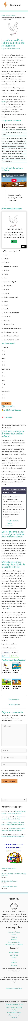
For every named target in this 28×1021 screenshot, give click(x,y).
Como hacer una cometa (9, 886)
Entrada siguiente (14, 704)
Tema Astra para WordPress (14, 1004)
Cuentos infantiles (12, 521)
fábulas (3, 102)
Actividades (14, 955)
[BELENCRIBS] (14, 906)
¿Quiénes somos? (14, 1015)
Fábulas (17, 49)
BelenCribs (15, 5)
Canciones (14, 937)
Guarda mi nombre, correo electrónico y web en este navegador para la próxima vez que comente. (13, 773)
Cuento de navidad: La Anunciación (12, 836)
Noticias (14, 962)
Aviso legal (14, 1010)
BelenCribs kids (14, 952)
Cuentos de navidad (14, 942)
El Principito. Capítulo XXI (9, 881)
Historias (10, 526)
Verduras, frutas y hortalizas (14, 944)
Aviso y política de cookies (14, 1007)
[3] (9, 608)
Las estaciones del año (8, 868)
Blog (14, 960)
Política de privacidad (14, 1012)
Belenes (14, 957)
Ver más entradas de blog (14, 988)
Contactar (14, 965)
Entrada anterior (14, 699)
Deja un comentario (7, 49)
